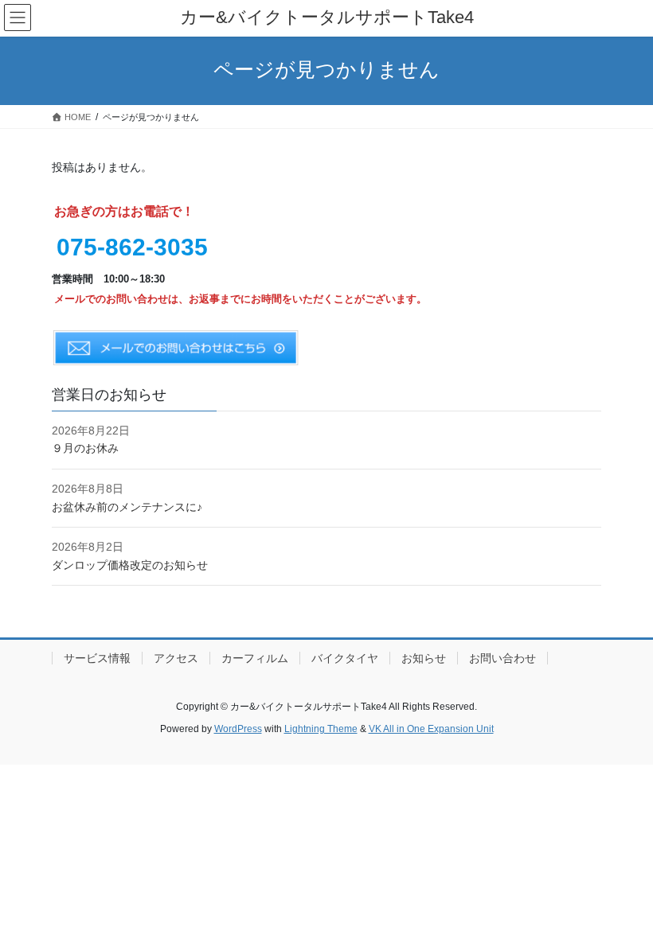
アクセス (176, 658)
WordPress (238, 728)
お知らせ (423, 658)
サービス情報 (97, 658)
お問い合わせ (502, 658)
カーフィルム (254, 658)
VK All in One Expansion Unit (431, 728)
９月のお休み (85, 448)
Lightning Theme (321, 728)
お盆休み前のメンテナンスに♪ (127, 507)
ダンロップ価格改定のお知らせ (130, 565)
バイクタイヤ (344, 658)
